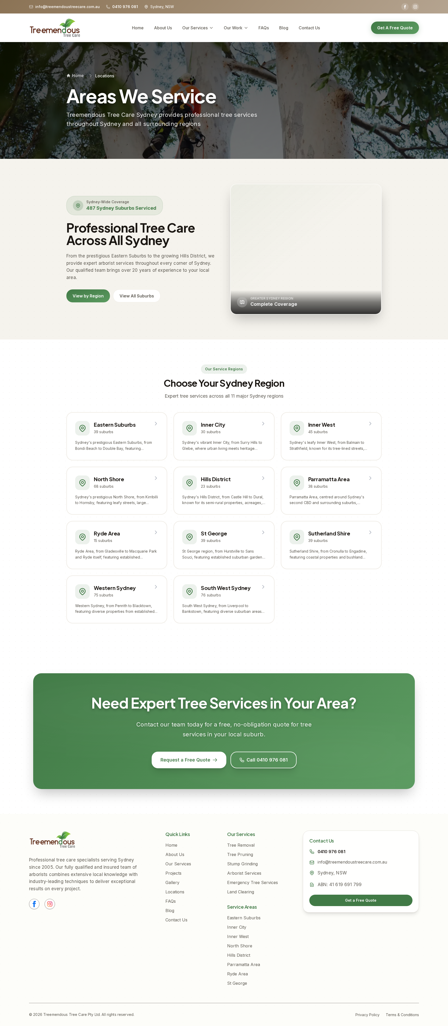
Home (138, 27)
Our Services (195, 27)
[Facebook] (405, 6)
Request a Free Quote (185, 760)
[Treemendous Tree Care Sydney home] (55, 28)
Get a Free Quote (360, 900)
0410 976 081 (331, 851)
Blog (283, 27)
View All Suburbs (137, 295)
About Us (163, 27)
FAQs (263, 27)
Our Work (233, 27)
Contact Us (309, 27)
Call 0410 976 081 (267, 760)
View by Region (88, 295)
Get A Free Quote (395, 27)
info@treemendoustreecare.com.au (352, 862)
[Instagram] (415, 6)
